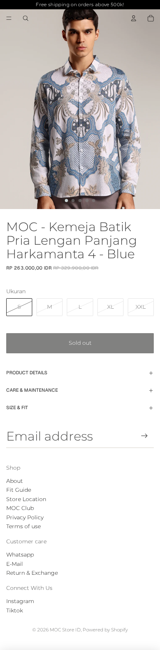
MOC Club (20, 508)
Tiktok (14, 610)
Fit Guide (18, 489)
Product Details (26, 373)
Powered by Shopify (105, 630)
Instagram (20, 601)
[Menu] (9, 18)
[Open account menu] (133, 18)
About (14, 480)
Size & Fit (17, 408)
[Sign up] (145, 436)
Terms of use (23, 526)
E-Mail (14, 563)
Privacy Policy (24, 517)
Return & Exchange (32, 572)
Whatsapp (20, 554)
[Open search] (25, 18)
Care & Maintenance (32, 390)
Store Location (26, 499)
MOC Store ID (65, 630)
